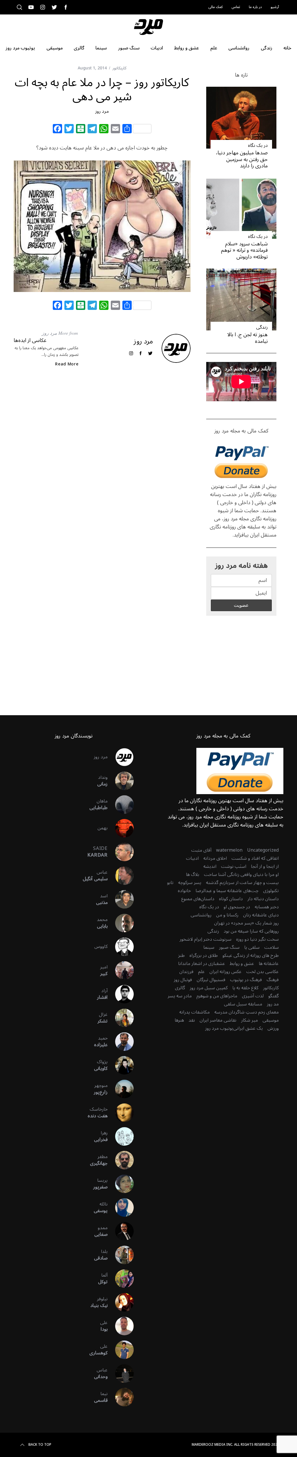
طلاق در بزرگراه (203, 955)
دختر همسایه (267, 907)
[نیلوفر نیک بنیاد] (121, 1302)
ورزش (273, 1028)
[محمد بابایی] (121, 923)
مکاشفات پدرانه (194, 1012)
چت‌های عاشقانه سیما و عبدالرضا (226, 891)
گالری (180, 988)
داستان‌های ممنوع (197, 899)
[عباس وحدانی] (121, 1373)
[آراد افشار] (121, 994)
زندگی (262, 327)
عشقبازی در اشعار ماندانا (201, 963)
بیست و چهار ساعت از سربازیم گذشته (242, 882)
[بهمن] (121, 828)
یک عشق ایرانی (248, 1028)
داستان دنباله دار (263, 899)
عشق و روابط (242, 963)
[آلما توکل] (121, 1278)
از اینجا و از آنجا (265, 866)
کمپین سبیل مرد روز (209, 988)
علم (201, 972)
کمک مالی (215, 7)
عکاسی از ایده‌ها (30, 340)
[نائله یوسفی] (121, 1207)
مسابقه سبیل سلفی (243, 1004)
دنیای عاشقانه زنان (261, 915)
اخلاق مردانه (215, 858)
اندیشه (209, 866)
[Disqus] (102, 465)
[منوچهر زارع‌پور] (121, 1089)
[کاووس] (121, 947)
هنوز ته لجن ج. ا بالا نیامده (247, 338)
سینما (208, 947)
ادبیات (192, 858)
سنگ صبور (229, 947)
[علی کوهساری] (121, 1349)
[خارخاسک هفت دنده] (121, 1112)
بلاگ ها (192, 874)
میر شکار (249, 1020)
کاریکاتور (119, 68)
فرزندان (186, 972)
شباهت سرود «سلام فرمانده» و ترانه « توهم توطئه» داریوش (244, 250)
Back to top (39, 1444)
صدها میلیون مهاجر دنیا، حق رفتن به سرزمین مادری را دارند (242, 159)
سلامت (271, 947)
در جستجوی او (237, 907)
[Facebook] (57, 129)
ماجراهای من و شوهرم (216, 996)
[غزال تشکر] (121, 1018)
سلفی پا (252, 947)
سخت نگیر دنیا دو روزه (257, 939)
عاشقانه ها (269, 963)
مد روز (273, 1004)
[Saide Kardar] (121, 852)
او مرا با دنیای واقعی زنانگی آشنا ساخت (241, 874)
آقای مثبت (201, 850)
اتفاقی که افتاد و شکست (255, 858)
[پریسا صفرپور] (121, 1184)
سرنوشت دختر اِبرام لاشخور (205, 939)
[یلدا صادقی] (121, 1255)
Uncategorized (263, 850)
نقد (192, 1020)
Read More (66, 364)
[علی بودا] (121, 1326)
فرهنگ (273, 980)
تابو (170, 882)
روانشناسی (201, 915)
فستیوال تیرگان (211, 980)
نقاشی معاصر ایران (218, 1020)
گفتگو (273, 996)
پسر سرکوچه (189, 882)
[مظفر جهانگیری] (121, 1160)
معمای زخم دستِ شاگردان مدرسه (246, 1012)
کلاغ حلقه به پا (245, 988)
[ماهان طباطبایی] (121, 804)
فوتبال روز (183, 980)
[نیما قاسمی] (121, 1397)
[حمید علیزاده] (121, 1041)
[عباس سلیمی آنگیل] (121, 875)
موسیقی (270, 1020)
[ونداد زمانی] (121, 781)
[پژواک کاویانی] (121, 1065)
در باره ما (255, 7)
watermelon (229, 850)
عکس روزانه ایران (225, 972)
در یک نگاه (258, 145)
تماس (235, 7)
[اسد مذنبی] (121, 899)
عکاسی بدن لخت (262, 972)
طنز (181, 955)
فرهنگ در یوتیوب (246, 980)
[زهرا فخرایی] (121, 1136)
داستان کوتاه (231, 899)
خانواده (184, 891)
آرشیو (275, 7)
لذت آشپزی (253, 996)
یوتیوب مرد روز (219, 1028)
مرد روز (102, 111)
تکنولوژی (271, 891)
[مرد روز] (121, 757)
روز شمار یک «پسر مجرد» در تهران (246, 923)
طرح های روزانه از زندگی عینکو (250, 955)
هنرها (179, 1020)
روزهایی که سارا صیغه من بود (251, 931)
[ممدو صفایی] (121, 1231)
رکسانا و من (227, 915)
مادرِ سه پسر (180, 996)
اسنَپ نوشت (233, 866)
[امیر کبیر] (121, 970)
